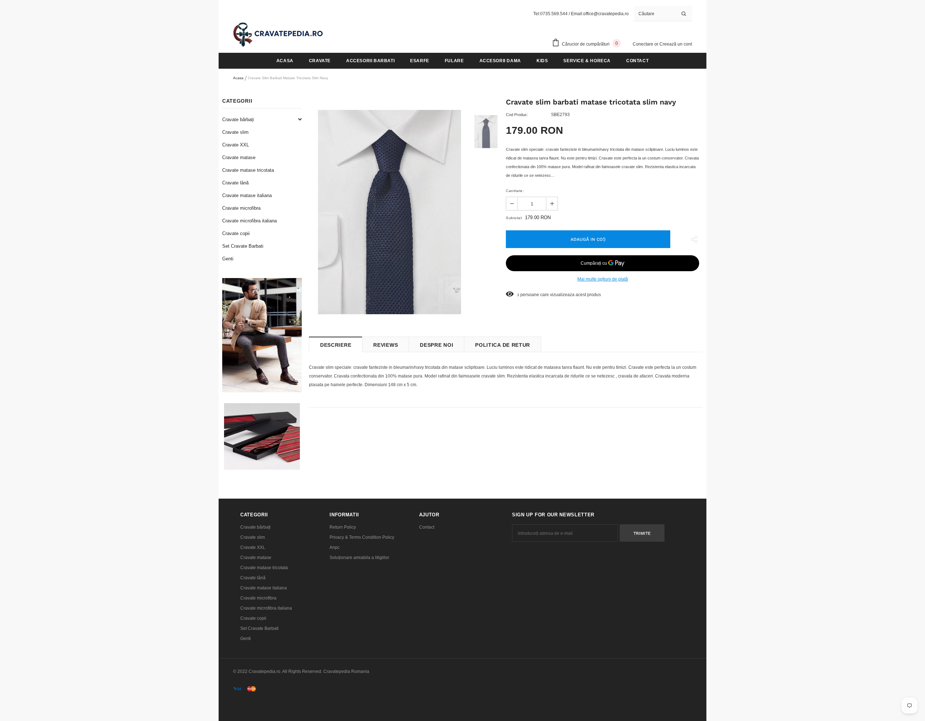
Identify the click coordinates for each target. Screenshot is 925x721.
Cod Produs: (517, 114)
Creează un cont (675, 44)
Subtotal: (514, 218)
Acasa (238, 78)
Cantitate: (515, 191)
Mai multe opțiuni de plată (602, 279)
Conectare (643, 44)
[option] (389, 212)
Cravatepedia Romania (346, 671)
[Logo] (278, 34)
